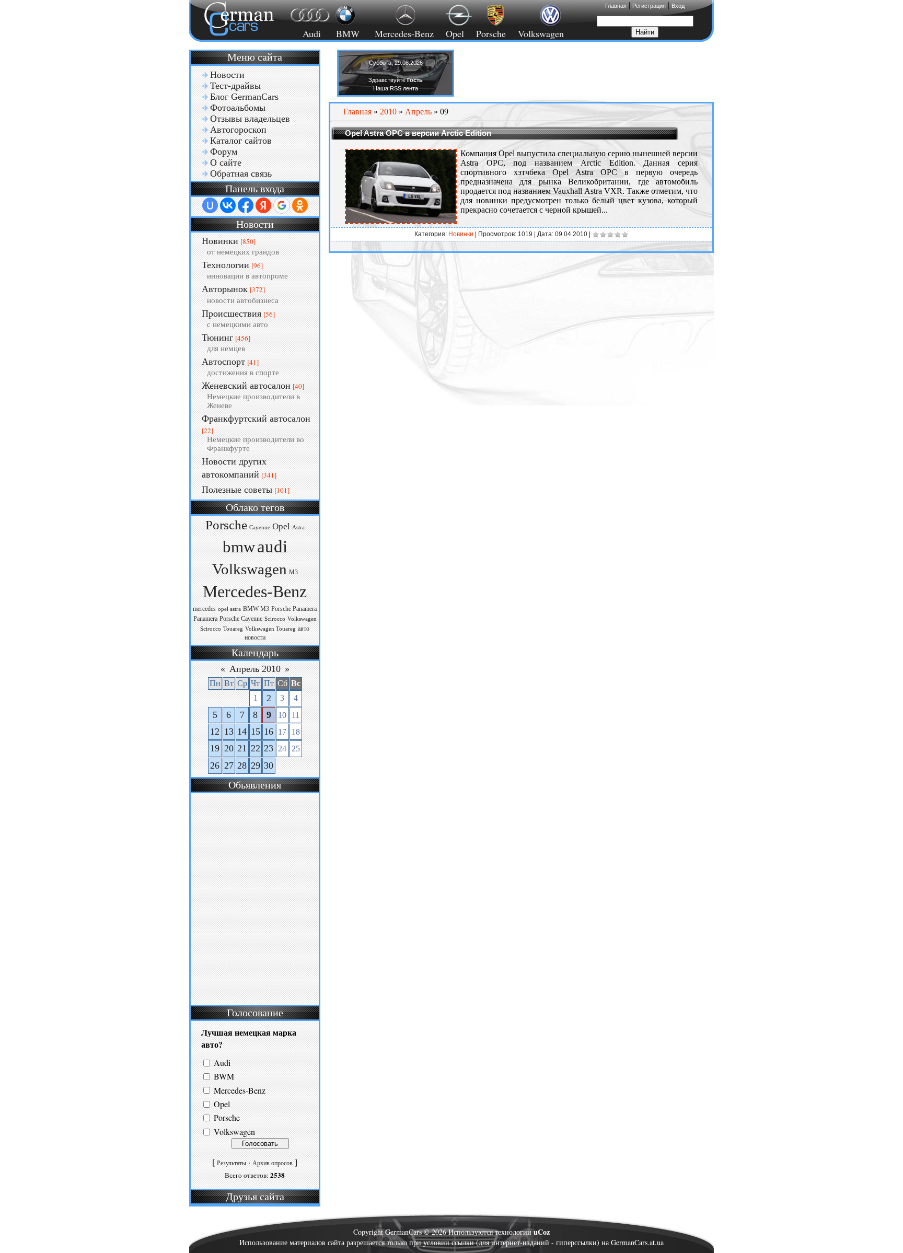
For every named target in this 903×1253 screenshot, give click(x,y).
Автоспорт (223, 361)
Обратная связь (241, 173)
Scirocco (274, 619)
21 (242, 748)
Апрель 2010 (255, 669)
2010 (388, 111)
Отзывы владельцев (250, 118)
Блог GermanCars (244, 96)
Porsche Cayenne (240, 618)
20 (229, 748)
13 (229, 731)
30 (268, 765)
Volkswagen (541, 33)
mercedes (204, 608)
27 (229, 765)
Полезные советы (237, 489)
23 (268, 748)
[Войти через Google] (281, 205)
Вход (678, 6)
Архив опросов (272, 1163)
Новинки (220, 241)
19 (214, 748)
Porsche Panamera (294, 608)
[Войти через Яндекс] (263, 205)
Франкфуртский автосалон (256, 418)
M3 (293, 572)
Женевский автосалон (246, 385)
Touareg (233, 629)
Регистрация (649, 6)
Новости (227, 74)
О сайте (225, 162)
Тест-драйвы (235, 85)
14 (242, 731)
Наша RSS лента (395, 88)
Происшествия (231, 313)
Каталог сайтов (241, 140)
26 (214, 765)
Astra (298, 527)
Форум (223, 151)
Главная (616, 6)
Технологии (225, 265)
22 (255, 748)
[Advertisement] (253, 897)
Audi (305, 33)
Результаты (231, 1163)
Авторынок (225, 289)
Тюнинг (217, 337)
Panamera (205, 618)
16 (268, 731)
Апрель (418, 111)
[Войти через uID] (210, 205)
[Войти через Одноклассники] (300, 205)
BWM (224, 1076)
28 (242, 765)
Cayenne (259, 527)
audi (272, 546)
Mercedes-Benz (403, 33)
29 (255, 765)
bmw (239, 547)
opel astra (229, 609)
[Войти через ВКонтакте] (228, 205)
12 (214, 731)
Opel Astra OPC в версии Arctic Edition (418, 133)
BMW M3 (256, 608)
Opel (455, 33)
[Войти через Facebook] (245, 205)
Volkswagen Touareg (270, 629)
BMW (346, 33)
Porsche (491, 33)
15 (255, 731)
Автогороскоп (238, 129)
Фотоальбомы (237, 107)
